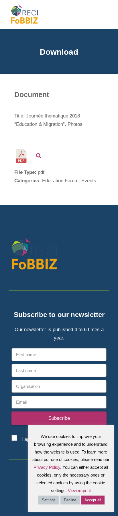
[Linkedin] (95, 255)
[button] (109, 14)
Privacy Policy (47, 467)
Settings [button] (49, 500)
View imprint (79, 490)
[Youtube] (105, 255)
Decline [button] (70, 500)
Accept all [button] (92, 500)
